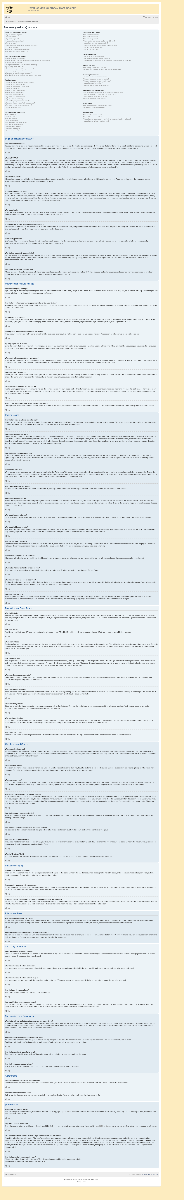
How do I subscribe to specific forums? (95, 96)
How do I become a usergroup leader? (95, 43)
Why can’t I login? (11, 43)
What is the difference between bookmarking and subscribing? (103, 92)
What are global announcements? (16, 122)
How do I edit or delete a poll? (14, 92)
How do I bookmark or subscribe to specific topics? (99, 94)
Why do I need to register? (13, 35)
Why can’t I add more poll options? (16, 90)
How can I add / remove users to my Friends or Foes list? (102, 69)
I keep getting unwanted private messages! (97, 58)
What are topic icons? (12, 131)
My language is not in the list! (14, 67)
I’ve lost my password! (12, 47)
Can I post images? (11, 120)
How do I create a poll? (12, 88)
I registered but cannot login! (14, 41)
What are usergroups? (90, 39)
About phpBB (10, 1114)
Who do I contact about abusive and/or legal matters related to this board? (107, 119)
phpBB (76, 348)
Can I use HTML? (11, 116)
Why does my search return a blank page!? (97, 81)
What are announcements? (14, 124)
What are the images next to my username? (19, 69)
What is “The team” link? (91, 49)
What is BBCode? (11, 114)
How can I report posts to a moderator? (18, 101)
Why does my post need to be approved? (18, 105)
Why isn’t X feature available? (92, 117)
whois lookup (10, 1140)
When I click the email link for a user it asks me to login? (23, 75)
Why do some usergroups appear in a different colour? (100, 45)
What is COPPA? (10, 37)
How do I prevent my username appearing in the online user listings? (27, 60)
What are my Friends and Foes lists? (95, 67)
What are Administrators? (91, 35)
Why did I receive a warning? (14, 99)
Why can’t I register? (12, 39)
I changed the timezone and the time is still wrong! (21, 64)
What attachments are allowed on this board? (97, 105)
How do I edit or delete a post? (15, 84)
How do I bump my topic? (13, 107)
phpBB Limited (66, 1112)
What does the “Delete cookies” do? (17, 51)
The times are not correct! (13, 62)
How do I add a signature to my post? (17, 86)
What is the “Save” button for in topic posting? (20, 103)
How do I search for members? (93, 83)
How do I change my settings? (15, 58)
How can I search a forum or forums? (95, 77)
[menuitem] (8, 17)
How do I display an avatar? (14, 71)
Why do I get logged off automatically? (17, 49)
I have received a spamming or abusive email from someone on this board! (107, 60)
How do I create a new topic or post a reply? (19, 82)
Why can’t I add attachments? (15, 97)
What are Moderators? (90, 37)
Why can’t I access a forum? (14, 94)
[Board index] (16, 8)
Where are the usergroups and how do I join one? (99, 41)
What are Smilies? (11, 118)
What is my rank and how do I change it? (18, 73)
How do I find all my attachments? (94, 107)
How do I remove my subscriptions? (94, 98)
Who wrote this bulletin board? (92, 115)
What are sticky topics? (12, 126)
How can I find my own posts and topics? (96, 85)
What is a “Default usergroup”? (93, 47)
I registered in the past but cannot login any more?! (21, 45)
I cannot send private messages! (93, 56)
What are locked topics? (13, 129)
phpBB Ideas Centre (103, 1126)
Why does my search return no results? (96, 79)
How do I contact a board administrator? (96, 121)
